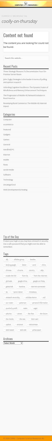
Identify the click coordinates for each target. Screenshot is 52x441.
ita (7, 292)
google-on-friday (39, 281)
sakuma (9, 313)
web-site (23, 330)
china (44, 265)
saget (35, 308)
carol (34, 265)
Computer (7, 119)
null (44, 297)
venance (20, 324)
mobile (6, 159)
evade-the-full (11, 276)
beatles (32, 259)
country (32, 270)
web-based (10, 330)
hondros (22, 286)
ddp (42, 270)
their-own (34, 319)
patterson (22, 303)
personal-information (40, 303)
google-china (22, 281)
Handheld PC (8, 149)
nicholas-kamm (31, 297)
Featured (7, 129)
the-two (22, 319)
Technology (8, 179)
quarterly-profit (11, 308)
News (5, 164)
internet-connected (38, 286)
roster (25, 308)
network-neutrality (13, 297)
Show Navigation (42, 25)
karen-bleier (18, 292)
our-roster (9, 303)
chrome (20, 270)
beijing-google (11, 265)
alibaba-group (19, 259)
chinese (9, 270)
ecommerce (8, 124)
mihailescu (33, 292)
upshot (8, 324)
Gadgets (6, 134)
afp (7, 259)
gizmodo (9, 281)
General (6, 144)
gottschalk (9, 286)
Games (6, 139)
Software (7, 174)
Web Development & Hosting (15, 189)
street (19, 313)
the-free (31, 313)
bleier (24, 265)
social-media (8, 169)
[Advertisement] (24, 213)
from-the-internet (40, 276)
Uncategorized (9, 184)
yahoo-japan (36, 330)
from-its (25, 276)
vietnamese (33, 324)
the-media (10, 319)
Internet (6, 154)
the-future (44, 313)
